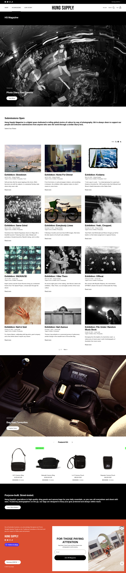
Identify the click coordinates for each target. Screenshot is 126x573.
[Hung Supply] (63, 8)
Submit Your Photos (10, 128)
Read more (8, 189)
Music (58, 280)
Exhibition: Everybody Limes (59, 225)
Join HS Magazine (70, 557)
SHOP (6, 7)
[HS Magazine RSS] (120, 141)
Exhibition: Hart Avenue (56, 327)
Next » (66, 349)
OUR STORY (28, 7)
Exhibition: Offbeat (94, 276)
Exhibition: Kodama (94, 175)
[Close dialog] (121, 528)
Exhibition (14, 178)
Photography (20, 178)
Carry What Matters (12, 507)
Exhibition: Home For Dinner (59, 175)
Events (10, 178)
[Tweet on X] (116, 141)
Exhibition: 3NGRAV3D (16, 276)
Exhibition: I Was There (56, 276)
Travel (24, 178)
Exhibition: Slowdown (15, 175)
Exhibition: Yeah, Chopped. (98, 225)
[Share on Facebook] (118, 141)
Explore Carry (13, 428)
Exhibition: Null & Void (16, 327)
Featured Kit (63, 442)
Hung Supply (11, 566)
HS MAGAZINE (16, 7)
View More (12, 98)
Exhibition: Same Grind (16, 225)
